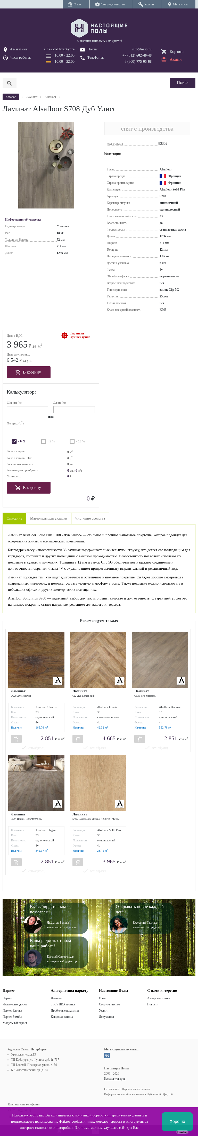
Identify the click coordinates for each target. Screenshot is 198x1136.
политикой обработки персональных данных (109, 1115)
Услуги (103, 1010)
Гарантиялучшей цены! (80, 335)
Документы (106, 1017)
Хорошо (177, 1121)
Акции (176, 59)
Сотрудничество (109, 1004)
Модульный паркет (15, 1023)
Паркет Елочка (12, 1010)
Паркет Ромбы (12, 1017)
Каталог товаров (115, 1078)
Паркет (7, 998)
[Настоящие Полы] (99, 28)
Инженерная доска (15, 1004)
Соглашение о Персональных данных (127, 1088)
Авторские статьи (158, 998)
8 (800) (138, 61)
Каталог (11, 97)
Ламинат (56, 998)
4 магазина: (19, 49)
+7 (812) (137, 55)
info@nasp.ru (142, 49)
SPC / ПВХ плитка (63, 1004)
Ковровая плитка (62, 1017)
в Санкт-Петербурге (59, 49)
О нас (102, 998)
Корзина (177, 51)
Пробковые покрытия (65, 1010)
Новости (152, 1004)
